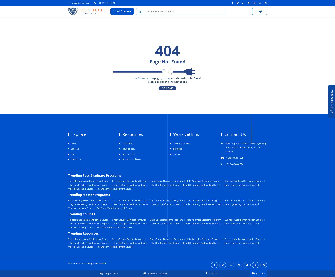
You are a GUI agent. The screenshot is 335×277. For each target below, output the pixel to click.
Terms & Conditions (131, 159)
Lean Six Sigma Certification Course (130, 243)
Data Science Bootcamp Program (166, 239)
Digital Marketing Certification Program (89, 243)
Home (73, 143)
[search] (140, 11)
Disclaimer (127, 143)
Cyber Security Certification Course (129, 239)
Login (259, 11)
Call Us (213, 273)
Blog (73, 154)
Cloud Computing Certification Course (201, 243)
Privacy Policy (128, 154)
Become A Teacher (181, 143)
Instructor (177, 149)
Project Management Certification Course (88, 239)
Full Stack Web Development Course (114, 247)
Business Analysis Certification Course (244, 239)
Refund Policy (128, 149)
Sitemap (177, 154)
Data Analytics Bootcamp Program (203, 239)
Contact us (76, 159)
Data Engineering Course (236, 243)
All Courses (123, 11)
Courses (75, 149)
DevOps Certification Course (165, 243)
